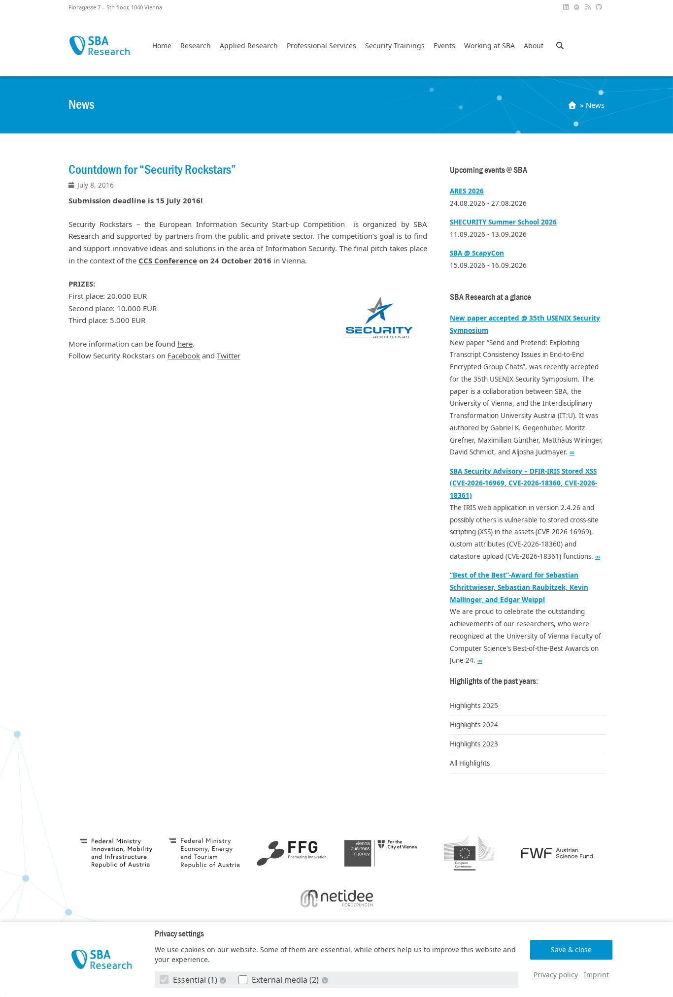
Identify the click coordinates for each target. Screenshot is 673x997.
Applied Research (249, 45)
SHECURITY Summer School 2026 (503, 222)
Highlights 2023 (474, 744)
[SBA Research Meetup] (578, 7)
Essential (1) (195, 979)
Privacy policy (556, 974)
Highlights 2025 (474, 705)
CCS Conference (167, 260)
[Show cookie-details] (224, 980)
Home (161, 45)
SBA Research (99, 45)
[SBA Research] (102, 959)
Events (444, 45)
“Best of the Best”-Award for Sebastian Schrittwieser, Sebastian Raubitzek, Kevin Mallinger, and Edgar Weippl (519, 587)
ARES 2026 (467, 191)
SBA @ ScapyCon (477, 253)
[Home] (573, 105)
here (185, 344)
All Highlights (470, 763)
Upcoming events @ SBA (488, 170)
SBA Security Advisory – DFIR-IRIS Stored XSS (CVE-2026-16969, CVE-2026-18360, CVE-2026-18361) (523, 483)
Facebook (184, 355)
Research (195, 45)
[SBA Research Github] (600, 7)
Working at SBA (489, 45)
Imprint (596, 974)
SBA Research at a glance (490, 297)
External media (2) (285, 979)
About (533, 45)
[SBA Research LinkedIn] (567, 7)
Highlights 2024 (474, 724)
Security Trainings (395, 45)
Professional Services (321, 45)
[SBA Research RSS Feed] (589, 7)
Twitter (228, 355)
